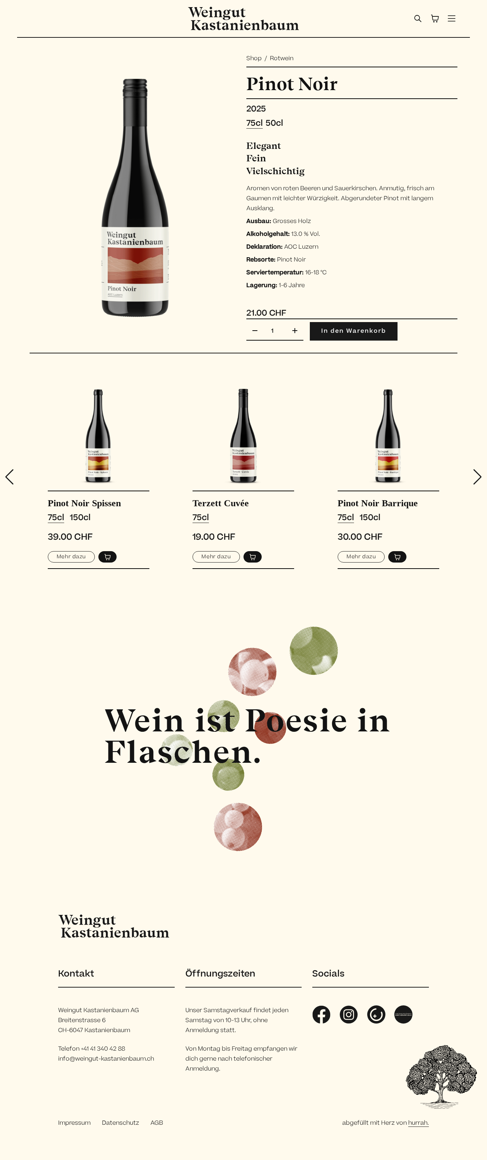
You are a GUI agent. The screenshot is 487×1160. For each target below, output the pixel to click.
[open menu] (451, 18)
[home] (243, 18)
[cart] (435, 18)
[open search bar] (418, 18)
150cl (80, 517)
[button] (477, 477)
